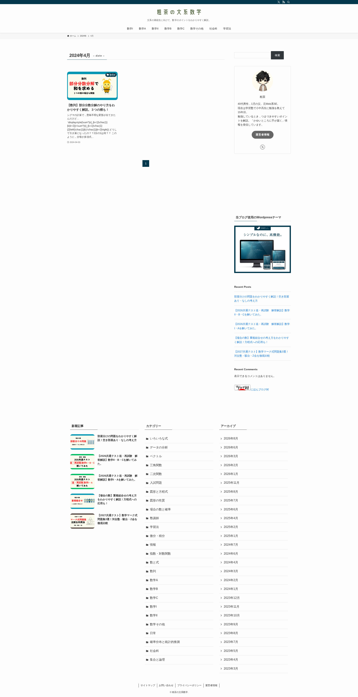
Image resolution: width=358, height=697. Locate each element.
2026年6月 (231, 447)
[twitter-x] (278, 2)
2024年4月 (231, 562)
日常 (153, 633)
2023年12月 (232, 597)
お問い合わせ (166, 685)
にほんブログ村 (260, 389)
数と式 (154, 562)
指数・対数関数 (160, 553)
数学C (154, 597)
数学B (154, 588)
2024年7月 (231, 544)
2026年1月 (231, 473)
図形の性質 (157, 500)
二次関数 (156, 473)
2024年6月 (231, 553)
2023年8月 (231, 633)
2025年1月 (231, 535)
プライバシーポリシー (189, 685)
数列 (153, 571)
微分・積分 (157, 535)
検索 (277, 55)
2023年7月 (231, 641)
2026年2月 (231, 465)
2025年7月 (231, 500)
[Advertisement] (262, 183)
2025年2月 (231, 526)
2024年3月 (231, 571)
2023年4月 (231, 659)
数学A (154, 580)
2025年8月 (231, 491)
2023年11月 (231, 606)
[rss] (283, 2)
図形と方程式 (159, 491)
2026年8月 (231, 438)
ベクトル (156, 456)
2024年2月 (231, 580)
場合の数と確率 (160, 509)
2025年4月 (231, 518)
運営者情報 (263, 134)
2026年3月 (231, 456)
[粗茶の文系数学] (179, 12)
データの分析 (159, 447)
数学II (153, 615)
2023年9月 (231, 624)
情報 (153, 544)
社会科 (154, 650)
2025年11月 (231, 482)
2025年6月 (231, 509)
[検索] (288, 2)
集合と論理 (157, 659)
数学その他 (157, 624)
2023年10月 (232, 615)
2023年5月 (231, 650)
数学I (153, 606)
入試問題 (156, 482)
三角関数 (156, 465)
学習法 (154, 526)
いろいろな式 (159, 438)
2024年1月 (231, 588)
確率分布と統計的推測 (165, 641)
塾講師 (154, 518)
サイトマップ (148, 685)
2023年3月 (231, 668)
